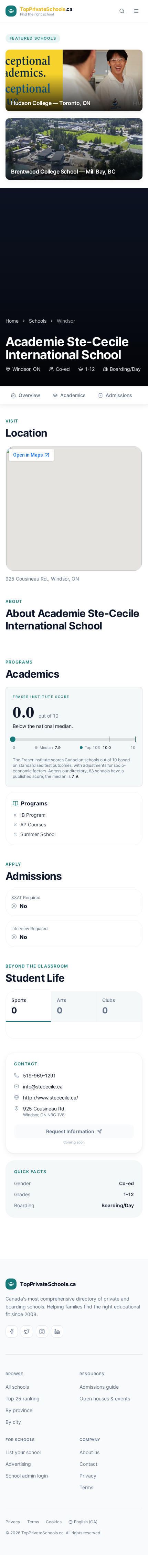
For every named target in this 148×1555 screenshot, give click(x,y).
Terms (86, 1487)
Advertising (18, 1464)
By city (13, 1422)
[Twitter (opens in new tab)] (27, 1331)
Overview (29, 395)
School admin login (27, 1476)
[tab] (28, 1006)
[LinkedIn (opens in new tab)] (57, 1331)
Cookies (54, 1521)
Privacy (88, 1476)
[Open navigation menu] (136, 11)
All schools (17, 1387)
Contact (88, 1464)
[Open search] (122, 11)
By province (19, 1410)
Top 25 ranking (23, 1398)
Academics (73, 395)
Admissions (119, 395)
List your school (23, 1452)
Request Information (70, 1131)
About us (89, 1452)
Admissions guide (99, 1387)
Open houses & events (105, 1398)
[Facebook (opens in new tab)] (12, 1331)
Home (12, 321)
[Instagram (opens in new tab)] (42, 1331)
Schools (37, 321)
